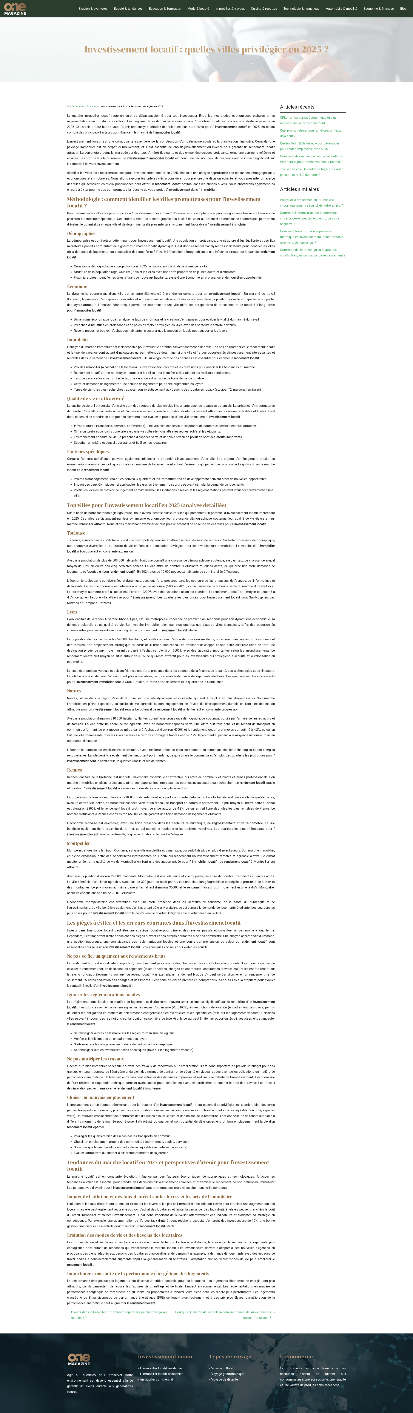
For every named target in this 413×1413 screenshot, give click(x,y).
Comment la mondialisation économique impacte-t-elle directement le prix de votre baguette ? (309, 218)
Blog (403, 9)
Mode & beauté (198, 9)
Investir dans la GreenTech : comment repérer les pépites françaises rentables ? (119, 1315)
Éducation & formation (165, 9)
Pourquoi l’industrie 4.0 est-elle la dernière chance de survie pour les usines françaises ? (223, 1315)
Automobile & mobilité (341, 9)
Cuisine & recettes (264, 9)
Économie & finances (379, 9)
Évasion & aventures (93, 9)
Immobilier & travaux (230, 9)
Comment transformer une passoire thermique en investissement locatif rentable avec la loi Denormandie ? (311, 236)
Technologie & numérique (301, 9)
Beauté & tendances (128, 9)
